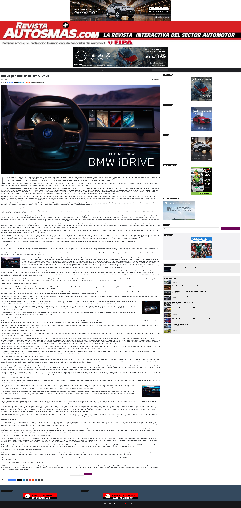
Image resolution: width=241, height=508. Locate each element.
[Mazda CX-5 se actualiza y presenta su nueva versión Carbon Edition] (167, 287)
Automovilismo (94, 70)
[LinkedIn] (24, 480)
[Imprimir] (42, 480)
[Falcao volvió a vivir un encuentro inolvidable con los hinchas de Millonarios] (167, 315)
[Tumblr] (27, 480)
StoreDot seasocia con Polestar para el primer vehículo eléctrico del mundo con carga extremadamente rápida (198, 296)
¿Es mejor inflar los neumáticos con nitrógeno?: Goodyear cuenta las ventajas (190, 307)
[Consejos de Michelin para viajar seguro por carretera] (167, 282)
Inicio (76, 70)
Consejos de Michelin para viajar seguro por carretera (184, 281)
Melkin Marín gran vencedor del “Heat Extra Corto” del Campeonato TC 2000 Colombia (192, 329)
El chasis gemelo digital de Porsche (180, 324)
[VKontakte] (36, 480)
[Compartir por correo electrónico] (39, 480)
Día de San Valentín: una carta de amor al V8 (182, 302)
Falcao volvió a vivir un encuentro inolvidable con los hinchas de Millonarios (189, 313)
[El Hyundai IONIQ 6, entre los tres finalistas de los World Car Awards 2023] (167, 293)
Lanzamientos (110, 70)
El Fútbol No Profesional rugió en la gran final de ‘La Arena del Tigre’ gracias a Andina (191, 318)
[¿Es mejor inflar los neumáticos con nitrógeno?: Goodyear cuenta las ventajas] (167, 309)
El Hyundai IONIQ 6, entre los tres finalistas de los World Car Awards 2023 (189, 291)
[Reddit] (33, 480)
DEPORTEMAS (148, 70)
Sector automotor (128, 70)
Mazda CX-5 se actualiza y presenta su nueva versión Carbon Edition (188, 285)
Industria (86, 70)
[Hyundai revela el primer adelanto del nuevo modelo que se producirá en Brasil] (167, 269)
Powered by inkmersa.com (131, 503)
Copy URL (88, 474)
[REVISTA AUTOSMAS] (120, 33)
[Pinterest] (30, 480)
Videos (121, 70)
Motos (116, 70)
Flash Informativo (138, 70)
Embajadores (103, 70)
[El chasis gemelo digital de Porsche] (167, 326)
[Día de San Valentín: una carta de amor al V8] (167, 304)
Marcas (80, 70)
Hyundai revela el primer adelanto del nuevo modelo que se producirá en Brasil (190, 267)
